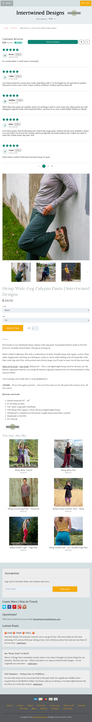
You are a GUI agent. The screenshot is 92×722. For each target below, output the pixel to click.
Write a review (52, 42)
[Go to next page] (53, 166)
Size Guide (68, 709)
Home (6, 28)
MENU (8, 3)
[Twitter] (4, 607)
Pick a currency (41, 19)
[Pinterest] (14, 607)
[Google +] (19, 607)
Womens (55, 709)
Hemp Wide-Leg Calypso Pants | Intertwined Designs (38, 28)
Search (10, 705)
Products (14, 28)
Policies (43, 709)
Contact (20, 705)
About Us (41, 705)
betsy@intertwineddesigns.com (46, 619)
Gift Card (24, 709)
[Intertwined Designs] (46, 12)
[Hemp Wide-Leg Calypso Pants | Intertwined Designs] (21, 272)
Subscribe (64, 589)
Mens (34, 709)
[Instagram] (24, 607)
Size (3, 316)
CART (87, 3)
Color (4, 306)
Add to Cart (12, 327)
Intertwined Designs (40, 717)
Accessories (54, 705)
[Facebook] (9, 607)
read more (21, 643)
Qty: (29, 328)
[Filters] (81, 42)
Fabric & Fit (69, 705)
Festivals (81, 705)
